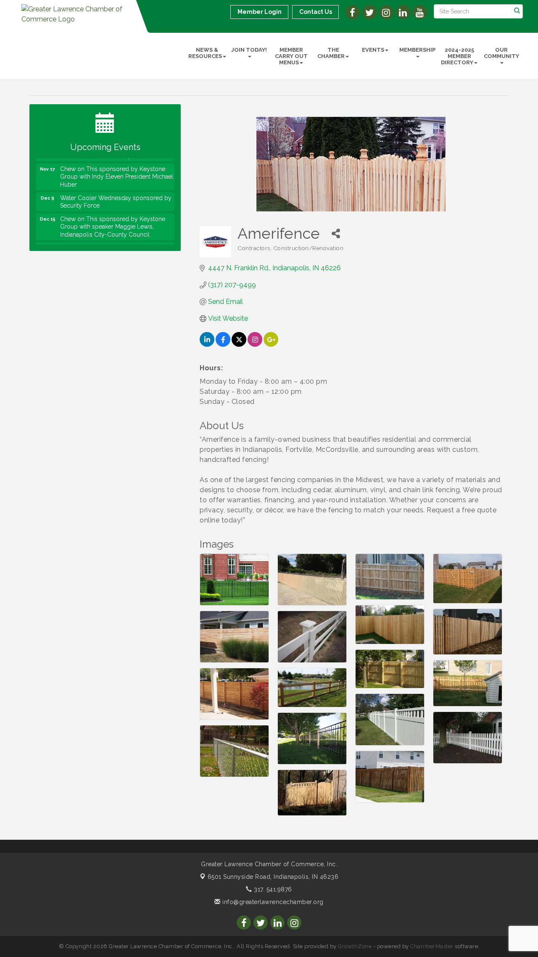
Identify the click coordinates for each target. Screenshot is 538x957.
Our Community (501, 53)
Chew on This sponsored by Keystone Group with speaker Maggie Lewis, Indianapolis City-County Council (112, 216)
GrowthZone (355, 946)
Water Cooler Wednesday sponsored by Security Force (115, 192)
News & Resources (205, 53)
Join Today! (249, 50)
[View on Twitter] (239, 344)
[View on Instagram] (255, 344)
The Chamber (331, 53)
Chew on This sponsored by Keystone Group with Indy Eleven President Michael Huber (116, 166)
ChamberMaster (432, 946)
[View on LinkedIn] (207, 344)
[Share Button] (335, 233)
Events (373, 50)
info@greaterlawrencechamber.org (272, 902)
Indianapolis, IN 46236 (273, 876)
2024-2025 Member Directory (457, 56)
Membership (417, 50)
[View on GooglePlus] (271, 344)
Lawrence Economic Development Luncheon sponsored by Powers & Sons (115, 242)
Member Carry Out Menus (291, 56)
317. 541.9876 (272, 889)
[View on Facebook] (223, 344)
